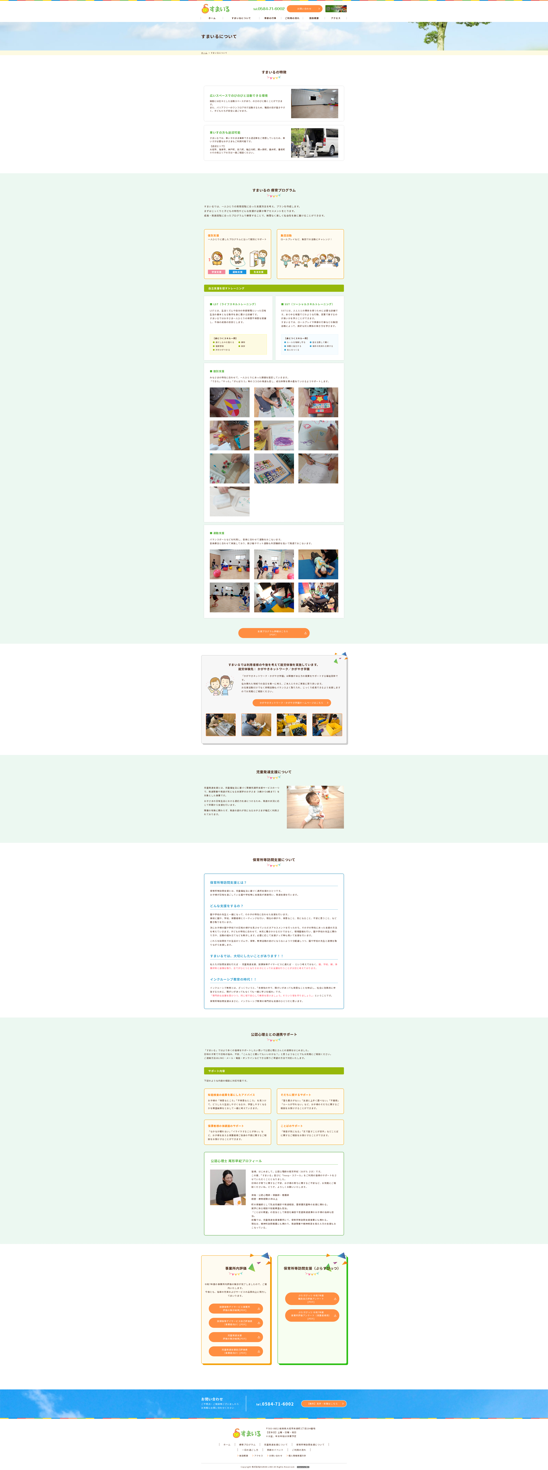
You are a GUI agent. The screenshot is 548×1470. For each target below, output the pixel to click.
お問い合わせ (304, 8)
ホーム (212, 18)
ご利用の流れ (292, 18)
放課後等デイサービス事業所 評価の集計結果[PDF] (234, 1308)
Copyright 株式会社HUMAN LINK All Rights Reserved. (268, 1466)
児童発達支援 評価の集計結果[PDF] (235, 1337)
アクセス (336, 18)
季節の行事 (270, 18)
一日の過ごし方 (250, 1449)
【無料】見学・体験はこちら (322, 1403)
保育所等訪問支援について (310, 1444)
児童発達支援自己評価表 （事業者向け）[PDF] (235, 1351)
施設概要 (314, 18)
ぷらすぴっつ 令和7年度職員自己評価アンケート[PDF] (311, 1298)
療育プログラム (247, 1444)
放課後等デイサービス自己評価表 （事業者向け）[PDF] (234, 1323)
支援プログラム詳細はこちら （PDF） (273, 633)
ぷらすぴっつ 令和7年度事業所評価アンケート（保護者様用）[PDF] (311, 1315)
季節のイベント (275, 1449)
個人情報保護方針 (297, 1455)
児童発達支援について (276, 1444)
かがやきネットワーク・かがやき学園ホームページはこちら (291, 702)
